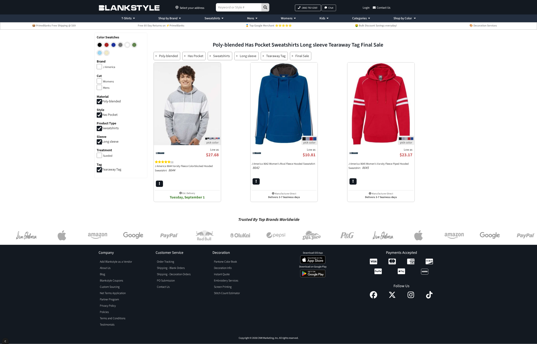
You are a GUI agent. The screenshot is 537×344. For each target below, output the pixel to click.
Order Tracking (165, 262)
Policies (104, 312)
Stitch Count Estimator (227, 293)
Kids (322, 18)
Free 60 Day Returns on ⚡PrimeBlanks (161, 25)
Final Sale (302, 56)
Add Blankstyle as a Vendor (116, 262)
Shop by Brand (167, 18)
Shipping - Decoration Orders (174, 274)
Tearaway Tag (111, 169)
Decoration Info (223, 268)
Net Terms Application (113, 293)
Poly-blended (111, 101)
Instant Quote (222, 274)
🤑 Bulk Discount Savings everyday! (376, 25)
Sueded (107, 156)
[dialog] (5, 341)
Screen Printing (223, 287)
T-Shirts (126, 18)
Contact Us (383, 8)
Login (366, 8)
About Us (105, 268)
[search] (265, 7)
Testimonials (107, 325)
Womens (286, 18)
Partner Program (109, 299)
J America (109, 67)
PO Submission (166, 281)
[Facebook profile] (373, 297)
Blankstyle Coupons (111, 281)
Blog (102, 274)
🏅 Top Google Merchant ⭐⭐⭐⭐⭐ (268, 25)
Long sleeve (110, 141)
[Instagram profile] (410, 297)
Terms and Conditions (112, 318)
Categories (359, 18)
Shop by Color (403, 18)
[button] (308, 8)
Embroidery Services (226, 281)
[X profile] (392, 297)
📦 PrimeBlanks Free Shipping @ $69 (54, 25)
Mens (250, 18)
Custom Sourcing (110, 287)
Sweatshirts (212, 18)
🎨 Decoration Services (483, 25)
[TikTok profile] (429, 297)
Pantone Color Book (225, 262)
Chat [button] (330, 8)
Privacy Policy (108, 306)
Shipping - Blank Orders (171, 268)
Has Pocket (109, 115)
